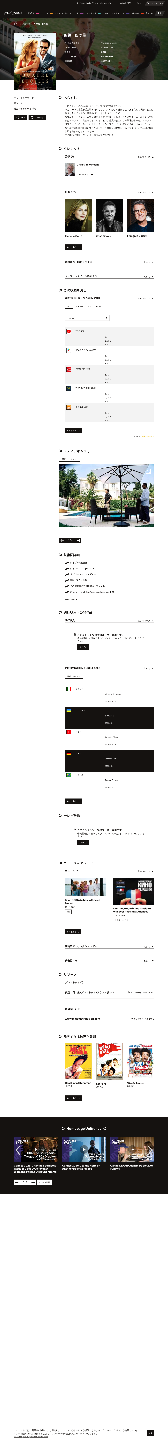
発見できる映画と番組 (25, 108)
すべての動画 (44, 1182)
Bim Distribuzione (113, 694)
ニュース (44, 13)
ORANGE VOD (81, 407)
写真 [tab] (64, 459)
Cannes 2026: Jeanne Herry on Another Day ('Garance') (81, 1167)
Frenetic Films (111, 737)
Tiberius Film (111, 758)
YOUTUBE (79, 331)
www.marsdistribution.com (82, 1018)
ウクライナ (80, 710)
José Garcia (103, 236)
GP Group (109, 716)
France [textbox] (71, 318)
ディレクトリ (90, 13)
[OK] (150, 1433)
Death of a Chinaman (78, 1083)
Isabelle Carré (73, 236)
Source (137, 436)
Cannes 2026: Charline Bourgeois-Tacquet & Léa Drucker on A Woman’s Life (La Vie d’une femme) (35, 1168)
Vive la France (135, 1083)
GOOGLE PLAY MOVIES (85, 350)
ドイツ (78, 753)
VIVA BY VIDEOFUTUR (85, 388)
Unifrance (135, 13)
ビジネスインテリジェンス (113, 13)
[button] (148, 472)
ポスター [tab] (74, 459)
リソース (18, 103)
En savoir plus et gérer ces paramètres (31, 1436)
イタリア (79, 689)
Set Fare (101, 1083)
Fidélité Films (107, 47)
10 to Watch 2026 (123, 3)
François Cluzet (137, 236)
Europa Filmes (111, 780)
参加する (149, 13)
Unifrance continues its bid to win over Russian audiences (132, 910)
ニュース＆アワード (24, 98)
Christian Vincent (109, 43)
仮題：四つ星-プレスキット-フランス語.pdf (89, 992)
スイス (78, 732)
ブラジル (79, 774)
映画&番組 (30, 13)
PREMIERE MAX (82, 369)
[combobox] (87, 318)
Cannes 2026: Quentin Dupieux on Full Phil (131, 1167)
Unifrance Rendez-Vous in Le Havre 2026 (94, 3)
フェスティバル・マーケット (67, 13)
